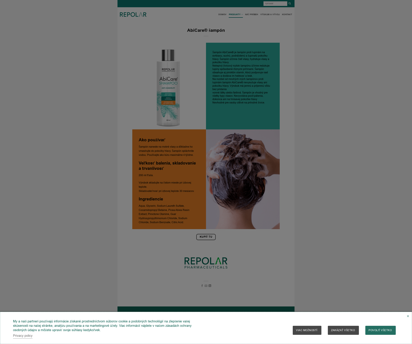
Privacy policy (23, 336)
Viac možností (306, 330)
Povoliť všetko (380, 330)
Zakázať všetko (343, 330)
